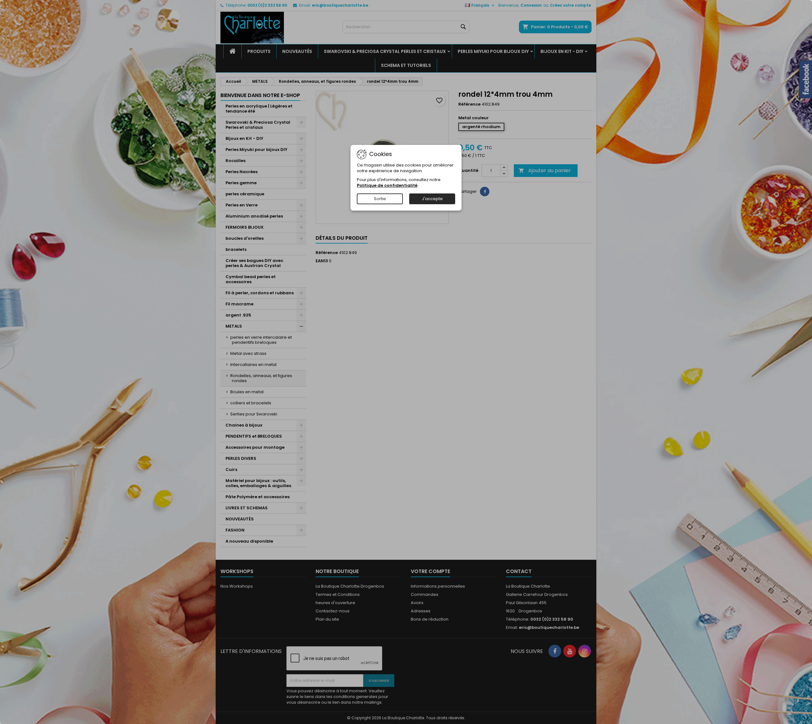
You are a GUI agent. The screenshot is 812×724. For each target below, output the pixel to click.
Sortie (380, 199)
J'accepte (432, 199)
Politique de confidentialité (387, 185)
